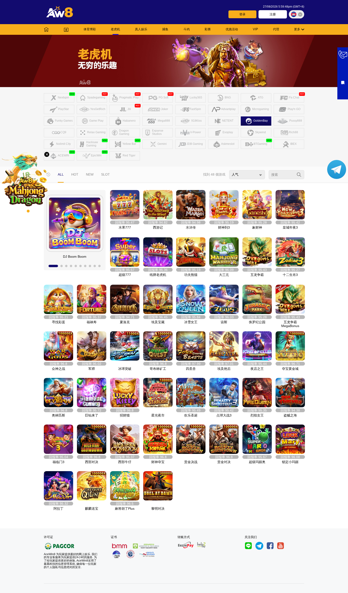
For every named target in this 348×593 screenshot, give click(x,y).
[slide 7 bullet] (85, 266)
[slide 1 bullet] (53, 266)
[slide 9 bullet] (95, 266)
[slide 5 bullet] (76, 266)
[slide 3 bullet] (66, 266)
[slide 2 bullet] (61, 266)
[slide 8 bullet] (90, 266)
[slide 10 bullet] (99, 266)
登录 (242, 14)
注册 (273, 14)
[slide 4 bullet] (71, 266)
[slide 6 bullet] (80, 266)
